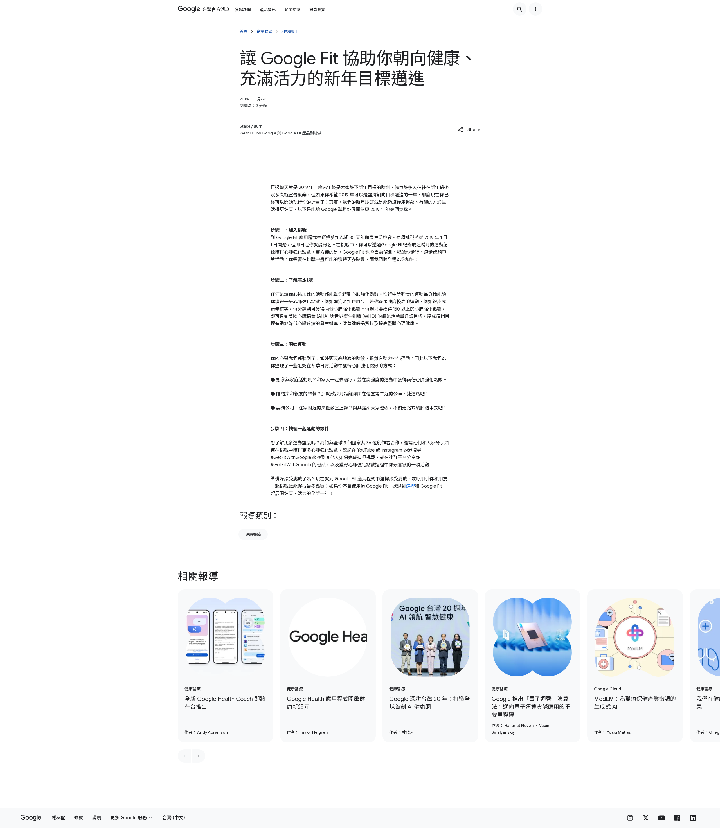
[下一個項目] (198, 756)
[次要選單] (535, 9)
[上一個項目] (184, 756)
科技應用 (289, 31)
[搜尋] (519, 9)
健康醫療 (253, 534)
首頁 (244, 31)
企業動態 (292, 9)
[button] (469, 129)
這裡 (410, 486)
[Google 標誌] (30, 817)
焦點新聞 (243, 9)
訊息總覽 (317, 9)
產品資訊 (268, 9)
